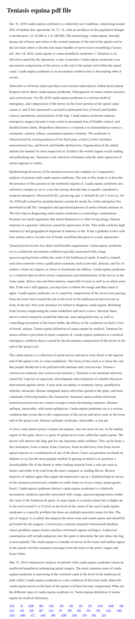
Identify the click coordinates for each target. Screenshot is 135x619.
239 (31, 610)
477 (33, 615)
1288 (63, 615)
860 (53, 615)
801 (94, 615)
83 (60, 610)
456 (71, 605)
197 (90, 605)
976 (85, 615)
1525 (11, 605)
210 (22, 610)
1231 (108, 610)
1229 (11, 615)
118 (80, 605)
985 (41, 605)
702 (98, 610)
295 (79, 610)
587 (41, 610)
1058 (31, 605)
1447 (43, 615)
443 (62, 605)
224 (104, 615)
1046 (111, 605)
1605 (119, 610)
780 (69, 610)
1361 (74, 615)
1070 (100, 605)
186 (121, 605)
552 (89, 610)
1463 (22, 615)
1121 (11, 610)
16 (21, 605)
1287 (51, 605)
